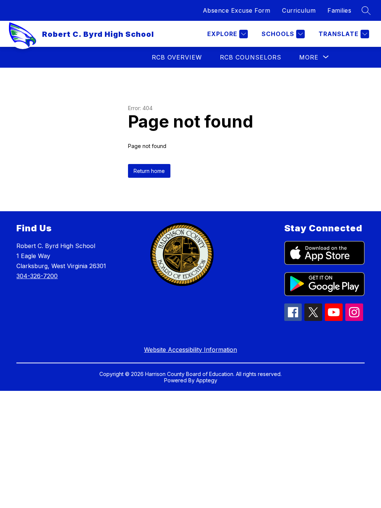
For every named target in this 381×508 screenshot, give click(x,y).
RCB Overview (177, 57)
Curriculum (299, 10)
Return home (149, 171)
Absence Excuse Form (236, 10)
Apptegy (206, 380)
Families (339, 10)
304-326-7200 (37, 276)
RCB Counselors (250, 57)
